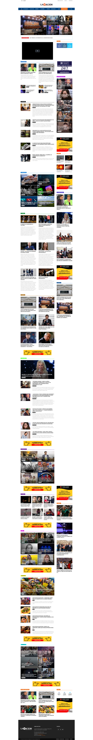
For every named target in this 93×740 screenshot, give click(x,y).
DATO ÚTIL (32, 8)
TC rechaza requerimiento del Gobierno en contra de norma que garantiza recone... (46, 310)
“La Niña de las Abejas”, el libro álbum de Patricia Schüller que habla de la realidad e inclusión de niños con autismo (45, 560)
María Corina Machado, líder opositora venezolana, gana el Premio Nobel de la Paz (29, 561)
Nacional (23, 28)
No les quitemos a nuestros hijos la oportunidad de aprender (45, 225)
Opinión (36, 8)
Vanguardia (53, 8)
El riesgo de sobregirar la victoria (27, 225)
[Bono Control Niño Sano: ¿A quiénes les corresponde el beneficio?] (25, 158)
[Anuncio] (37, 352)
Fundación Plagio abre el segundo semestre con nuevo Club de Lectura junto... (37, 506)
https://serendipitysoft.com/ (36, 739)
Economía (43, 8)
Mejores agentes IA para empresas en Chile (44, 182)
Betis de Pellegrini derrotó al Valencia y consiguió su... (31, 86)
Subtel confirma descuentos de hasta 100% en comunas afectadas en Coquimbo (28, 181)
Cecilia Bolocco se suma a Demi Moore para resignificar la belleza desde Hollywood (45, 539)
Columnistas (22, 222)
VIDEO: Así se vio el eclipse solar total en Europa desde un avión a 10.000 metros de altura (29, 675)
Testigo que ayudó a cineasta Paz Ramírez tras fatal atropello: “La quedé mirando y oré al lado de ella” (42, 410)
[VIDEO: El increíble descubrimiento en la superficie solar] (60, 167)
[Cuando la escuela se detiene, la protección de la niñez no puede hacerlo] (28, 272)
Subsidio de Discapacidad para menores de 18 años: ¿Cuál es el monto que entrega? (43, 120)
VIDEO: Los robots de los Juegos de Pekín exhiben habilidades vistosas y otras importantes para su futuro (28, 653)
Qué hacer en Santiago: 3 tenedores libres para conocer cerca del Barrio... (46, 715)
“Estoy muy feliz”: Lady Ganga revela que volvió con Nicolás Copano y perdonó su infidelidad (64, 107)
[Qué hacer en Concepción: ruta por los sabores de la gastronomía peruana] (25, 610)
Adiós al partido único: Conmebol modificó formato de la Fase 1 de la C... (64, 536)
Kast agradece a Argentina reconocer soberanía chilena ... (64, 260)
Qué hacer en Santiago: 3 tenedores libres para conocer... (48, 86)
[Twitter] (24, 0)
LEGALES (65, 0)
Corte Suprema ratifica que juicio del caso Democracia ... (45, 73)
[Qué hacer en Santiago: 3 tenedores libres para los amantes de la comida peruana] (25, 601)
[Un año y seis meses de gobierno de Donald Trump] (28, 246)
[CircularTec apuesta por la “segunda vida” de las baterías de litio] (46, 201)
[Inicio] (22, 9)
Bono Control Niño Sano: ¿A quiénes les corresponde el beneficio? (42, 155)
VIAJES (59, 8)
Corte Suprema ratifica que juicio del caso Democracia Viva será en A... (64, 298)
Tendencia (40, 183)
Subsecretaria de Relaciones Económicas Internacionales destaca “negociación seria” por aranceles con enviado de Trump (43, 105)
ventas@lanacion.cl (40, 734)
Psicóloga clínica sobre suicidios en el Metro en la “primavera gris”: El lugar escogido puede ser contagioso (45, 479)
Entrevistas (23, 460)
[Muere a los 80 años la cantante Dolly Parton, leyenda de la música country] (41, 91)
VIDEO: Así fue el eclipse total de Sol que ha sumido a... (68, 162)
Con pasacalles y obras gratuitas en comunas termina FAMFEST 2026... (25, 505)
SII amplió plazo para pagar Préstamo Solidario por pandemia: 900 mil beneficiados (43, 144)
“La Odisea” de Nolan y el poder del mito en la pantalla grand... (26, 517)
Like (59, 43)
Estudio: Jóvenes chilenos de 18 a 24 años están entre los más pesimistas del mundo (45, 675)
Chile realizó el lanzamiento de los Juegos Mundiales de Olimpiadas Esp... (64, 553)
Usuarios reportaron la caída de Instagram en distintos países (45, 192)
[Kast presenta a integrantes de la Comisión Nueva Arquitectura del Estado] (53, 20)
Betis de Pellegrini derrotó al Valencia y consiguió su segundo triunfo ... (28, 715)
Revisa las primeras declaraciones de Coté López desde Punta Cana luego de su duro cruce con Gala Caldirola (64, 128)
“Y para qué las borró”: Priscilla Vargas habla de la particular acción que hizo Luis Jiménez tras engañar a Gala (64, 117)
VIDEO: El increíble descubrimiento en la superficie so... (60, 171)
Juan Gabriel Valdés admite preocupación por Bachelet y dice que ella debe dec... (46, 345)
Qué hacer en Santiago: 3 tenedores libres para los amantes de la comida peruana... (42, 598)
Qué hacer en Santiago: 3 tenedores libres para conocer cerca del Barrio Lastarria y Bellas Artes (37, 591)
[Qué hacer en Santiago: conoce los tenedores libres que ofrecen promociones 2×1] (25, 629)
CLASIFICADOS (70, 0)
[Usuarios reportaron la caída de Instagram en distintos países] (46, 190)
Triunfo (48, 8)
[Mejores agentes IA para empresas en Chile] (46, 179)
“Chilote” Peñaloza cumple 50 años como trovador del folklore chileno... (48, 518)
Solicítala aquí (43, 735)
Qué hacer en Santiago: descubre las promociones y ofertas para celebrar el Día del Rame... (43, 617)
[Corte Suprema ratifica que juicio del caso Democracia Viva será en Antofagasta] (46, 67)
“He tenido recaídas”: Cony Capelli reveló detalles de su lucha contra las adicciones (42, 432)
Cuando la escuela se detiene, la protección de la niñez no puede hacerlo (28, 278)
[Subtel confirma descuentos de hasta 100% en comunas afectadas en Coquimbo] (29, 179)
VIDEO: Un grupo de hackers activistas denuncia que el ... (64, 243)
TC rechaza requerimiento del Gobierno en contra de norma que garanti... (64, 316)
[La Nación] (46, 4)
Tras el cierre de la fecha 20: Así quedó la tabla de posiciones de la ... (64, 571)
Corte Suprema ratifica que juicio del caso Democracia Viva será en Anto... (46, 701)
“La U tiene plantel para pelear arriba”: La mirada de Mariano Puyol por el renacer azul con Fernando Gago (45, 469)
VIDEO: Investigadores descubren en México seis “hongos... (60, 162)
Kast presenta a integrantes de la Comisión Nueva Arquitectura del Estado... (28, 328)
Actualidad (25, 8)
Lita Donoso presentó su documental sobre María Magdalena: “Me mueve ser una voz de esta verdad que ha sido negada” (28, 479)
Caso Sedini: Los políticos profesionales (45, 252)
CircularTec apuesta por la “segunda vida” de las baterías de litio (45, 203)
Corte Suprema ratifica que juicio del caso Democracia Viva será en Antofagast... (28, 310)
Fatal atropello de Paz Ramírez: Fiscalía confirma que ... (41, 37)
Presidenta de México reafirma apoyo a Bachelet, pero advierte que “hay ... (28, 701)
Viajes (45, 87)
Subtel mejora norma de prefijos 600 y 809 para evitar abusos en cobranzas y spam (28, 203)
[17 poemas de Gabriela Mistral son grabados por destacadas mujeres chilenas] (29, 549)
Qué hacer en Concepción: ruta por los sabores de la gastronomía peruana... (41, 607)
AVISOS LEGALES (64, 8)
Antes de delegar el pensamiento (43, 278)
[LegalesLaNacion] (64, 73)
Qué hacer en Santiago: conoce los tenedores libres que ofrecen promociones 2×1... (42, 627)
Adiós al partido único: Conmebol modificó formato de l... (30, 91)
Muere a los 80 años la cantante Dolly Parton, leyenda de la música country (37, 375)
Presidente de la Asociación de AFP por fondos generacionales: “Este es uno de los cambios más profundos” (42, 131)
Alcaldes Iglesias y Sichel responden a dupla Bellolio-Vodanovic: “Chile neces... (27, 345)
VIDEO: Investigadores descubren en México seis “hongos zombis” (27, 664)
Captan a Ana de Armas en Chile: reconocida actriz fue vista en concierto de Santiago (43, 423)
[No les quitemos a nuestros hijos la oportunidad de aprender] (46, 219)
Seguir (65, 43)
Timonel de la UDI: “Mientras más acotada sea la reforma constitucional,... (46, 328)
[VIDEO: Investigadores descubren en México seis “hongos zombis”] (60, 158)
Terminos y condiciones (60, 739)
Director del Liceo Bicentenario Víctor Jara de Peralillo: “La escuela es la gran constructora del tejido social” (45, 457)
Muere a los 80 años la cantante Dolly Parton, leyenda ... (48, 91)
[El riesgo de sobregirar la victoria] (28, 219)
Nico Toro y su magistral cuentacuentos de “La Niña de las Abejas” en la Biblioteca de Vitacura (28, 458)
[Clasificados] (64, 144)
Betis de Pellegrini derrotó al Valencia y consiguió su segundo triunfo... (64, 518)
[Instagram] (23, 0)
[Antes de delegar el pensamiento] (46, 272)
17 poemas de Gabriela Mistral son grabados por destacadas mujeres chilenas (28, 550)
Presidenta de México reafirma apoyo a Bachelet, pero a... (28, 73)
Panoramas (34, 515)
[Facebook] (21, 0)
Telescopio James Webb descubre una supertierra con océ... (68, 171)
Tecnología (23, 194)
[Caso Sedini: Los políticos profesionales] (46, 246)
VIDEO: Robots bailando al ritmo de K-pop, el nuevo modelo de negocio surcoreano (44, 653)
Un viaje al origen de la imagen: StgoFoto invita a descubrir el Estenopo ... (37, 517)
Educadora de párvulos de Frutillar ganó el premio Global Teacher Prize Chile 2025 (45, 550)
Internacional (59, 205)
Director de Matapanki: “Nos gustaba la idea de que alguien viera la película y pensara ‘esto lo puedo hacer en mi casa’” (28, 468)
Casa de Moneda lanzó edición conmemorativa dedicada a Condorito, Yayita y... (49, 506)
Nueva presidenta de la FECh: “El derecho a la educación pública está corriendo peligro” (28, 539)
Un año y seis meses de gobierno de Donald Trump (28, 252)
